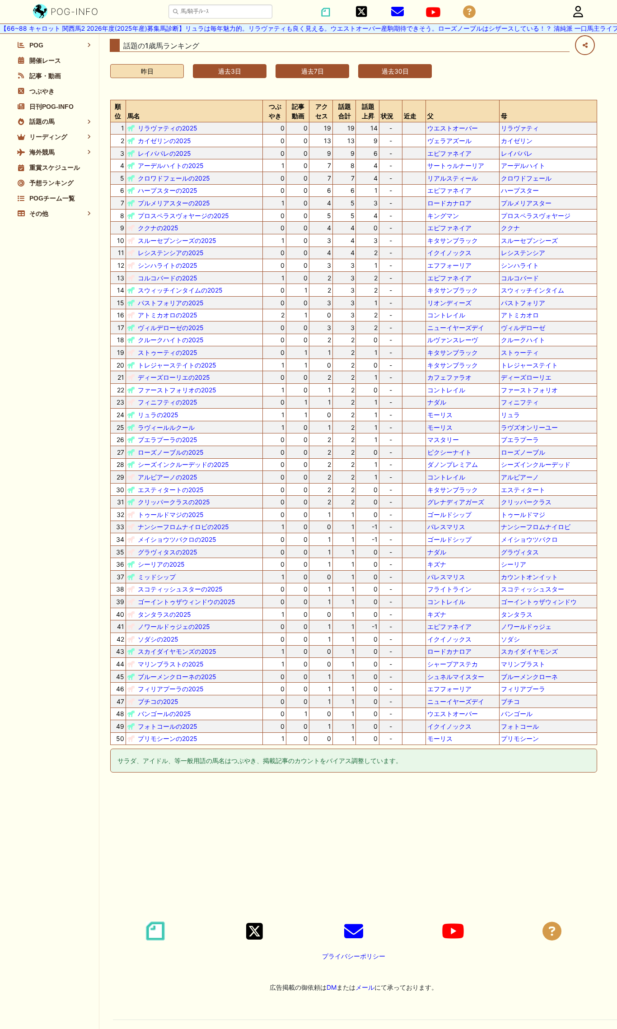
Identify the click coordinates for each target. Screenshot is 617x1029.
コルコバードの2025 (167, 278)
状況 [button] (387, 116)
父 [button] (430, 116)
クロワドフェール (526, 178)
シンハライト (520, 265)
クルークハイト (523, 340)
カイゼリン (517, 140)
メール (364, 987)
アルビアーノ (520, 477)
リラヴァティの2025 (167, 128)
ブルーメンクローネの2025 (177, 676)
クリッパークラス (526, 502)
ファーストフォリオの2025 (177, 390)
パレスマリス (446, 527)
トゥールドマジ (523, 514)
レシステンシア (523, 252)
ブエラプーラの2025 (167, 439)
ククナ (510, 228)
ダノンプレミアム (452, 464)
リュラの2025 (158, 415)
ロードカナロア (449, 203)
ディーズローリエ (526, 377)
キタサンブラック (452, 240)
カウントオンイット (529, 577)
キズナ (436, 564)
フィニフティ (520, 402)
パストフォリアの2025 (171, 303)
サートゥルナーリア (455, 165)
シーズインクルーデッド (535, 464)
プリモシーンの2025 (167, 738)
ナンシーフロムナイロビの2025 (183, 527)
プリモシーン (520, 738)
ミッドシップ (157, 577)
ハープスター (520, 190)
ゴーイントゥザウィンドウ (539, 601)
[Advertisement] (353, 848)
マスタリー (443, 439)
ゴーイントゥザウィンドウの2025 (186, 601)
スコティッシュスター (532, 589)
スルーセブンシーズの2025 (177, 240)
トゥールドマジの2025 (171, 514)
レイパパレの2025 (164, 153)
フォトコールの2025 (167, 726)
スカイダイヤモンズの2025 (177, 651)
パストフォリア (523, 303)
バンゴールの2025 (164, 713)
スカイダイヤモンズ (529, 651)
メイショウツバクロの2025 (177, 539)
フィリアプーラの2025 (171, 689)
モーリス (440, 415)
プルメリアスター (526, 203)
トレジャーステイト (529, 365)
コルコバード (520, 278)
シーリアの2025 (161, 564)
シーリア (513, 564)
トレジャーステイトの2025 (177, 365)
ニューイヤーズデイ (455, 327)
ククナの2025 (158, 228)
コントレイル (446, 315)
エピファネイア (449, 153)
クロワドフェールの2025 (174, 178)
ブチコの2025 (158, 701)
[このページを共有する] (585, 45)
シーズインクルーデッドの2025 (183, 464)
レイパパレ (517, 153)
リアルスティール (452, 178)
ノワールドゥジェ (526, 626)
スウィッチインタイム (532, 290)
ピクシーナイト (449, 452)
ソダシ (510, 639)
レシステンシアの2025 (171, 252)
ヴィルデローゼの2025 (171, 327)
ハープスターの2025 (167, 190)
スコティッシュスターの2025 (180, 589)
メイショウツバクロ (529, 539)
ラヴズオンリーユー (529, 427)
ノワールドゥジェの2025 (174, 626)
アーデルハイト (523, 165)
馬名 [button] (133, 116)
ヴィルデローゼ (523, 327)
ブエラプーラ (520, 439)
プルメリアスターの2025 (174, 203)
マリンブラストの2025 (171, 664)
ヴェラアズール (449, 140)
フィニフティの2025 (167, 402)
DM (332, 987)
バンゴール (517, 713)
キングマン (443, 215)
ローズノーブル (523, 452)
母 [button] (504, 116)
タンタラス (517, 614)
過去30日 (395, 71)
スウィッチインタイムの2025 (180, 290)
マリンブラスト (523, 664)
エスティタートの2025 (171, 490)
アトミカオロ (520, 315)
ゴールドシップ (449, 514)
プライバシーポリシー (353, 956)
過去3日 (229, 71)
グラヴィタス (520, 552)
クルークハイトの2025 (171, 340)
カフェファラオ (449, 377)
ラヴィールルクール (166, 427)
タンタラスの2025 (164, 614)
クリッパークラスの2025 (174, 502)
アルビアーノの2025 (167, 477)
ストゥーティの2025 (167, 352)
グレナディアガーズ (455, 502)
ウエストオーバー (452, 128)
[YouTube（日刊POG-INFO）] (433, 12)
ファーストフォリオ (529, 390)
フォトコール (520, 726)
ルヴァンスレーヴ (452, 340)
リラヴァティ (520, 128)
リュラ (510, 415)
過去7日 (312, 71)
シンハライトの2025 (167, 265)
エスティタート (523, 490)
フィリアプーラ (523, 689)
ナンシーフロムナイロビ (535, 527)
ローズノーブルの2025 (171, 452)
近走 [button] (410, 116)
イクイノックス (449, 252)
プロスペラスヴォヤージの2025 (183, 215)
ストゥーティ (520, 352)
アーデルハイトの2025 (171, 165)
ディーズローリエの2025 (174, 377)
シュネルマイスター (455, 676)
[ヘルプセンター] (469, 12)
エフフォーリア (449, 265)
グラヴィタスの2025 (167, 552)
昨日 (147, 71)
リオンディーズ (449, 303)
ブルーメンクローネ (529, 676)
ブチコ (510, 701)
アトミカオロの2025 (167, 315)
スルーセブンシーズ (529, 240)
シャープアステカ (452, 664)
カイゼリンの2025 (164, 140)
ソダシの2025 (158, 639)
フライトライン (449, 589)
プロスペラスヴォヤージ (535, 215)
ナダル (436, 402)
